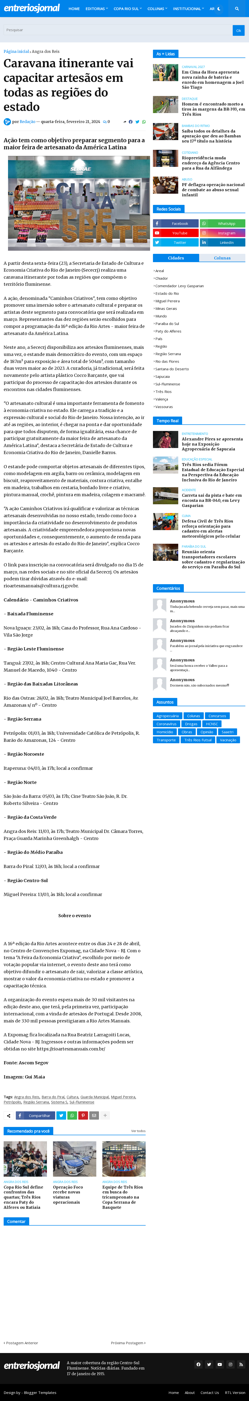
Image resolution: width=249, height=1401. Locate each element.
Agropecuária (168, 715)
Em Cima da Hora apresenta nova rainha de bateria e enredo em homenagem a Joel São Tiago (213, 80)
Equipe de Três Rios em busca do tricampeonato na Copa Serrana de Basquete (122, 1197)
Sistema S (59, 1102)
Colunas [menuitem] (156, 8)
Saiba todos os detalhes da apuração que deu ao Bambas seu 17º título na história (211, 136)
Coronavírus (167, 723)
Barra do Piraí (53, 1097)
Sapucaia (162, 376)
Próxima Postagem (127, 1342)
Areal (159, 270)
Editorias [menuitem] (95, 8)
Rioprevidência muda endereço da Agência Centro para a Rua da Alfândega (211, 163)
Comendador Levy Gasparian (179, 285)
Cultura (72, 1097)
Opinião (207, 731)
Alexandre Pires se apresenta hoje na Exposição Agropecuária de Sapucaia (212, 444)
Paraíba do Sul (167, 323)
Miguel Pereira (123, 1097)
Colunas (222, 258)
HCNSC (212, 723)
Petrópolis (12, 1102)
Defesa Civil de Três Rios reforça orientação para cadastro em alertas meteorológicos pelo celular (211, 529)
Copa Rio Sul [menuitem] (126, 8)
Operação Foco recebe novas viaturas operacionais (68, 1195)
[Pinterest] (83, 1115)
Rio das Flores (167, 361)
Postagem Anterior (22, 1342)
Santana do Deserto (172, 368)
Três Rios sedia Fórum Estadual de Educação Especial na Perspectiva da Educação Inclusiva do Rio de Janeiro (213, 472)
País (158, 338)
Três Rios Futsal (198, 739)
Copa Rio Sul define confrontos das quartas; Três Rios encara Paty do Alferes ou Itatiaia (23, 1197)
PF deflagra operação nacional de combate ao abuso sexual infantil (213, 189)
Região (161, 346)
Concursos (217, 715)
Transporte (166, 739)
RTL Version (235, 1392)
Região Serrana (36, 1102)
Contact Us (210, 1392)
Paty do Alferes (168, 331)
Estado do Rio (167, 293)
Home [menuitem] (74, 8)
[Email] (94, 1115)
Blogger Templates (40, 1392)
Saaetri (227, 731)
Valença (161, 399)
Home (174, 1392)
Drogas (191, 723)
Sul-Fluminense (82, 1102)
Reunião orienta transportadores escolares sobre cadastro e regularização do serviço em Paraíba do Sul (213, 559)
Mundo (161, 316)
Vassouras (164, 406)
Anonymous (182, 601)
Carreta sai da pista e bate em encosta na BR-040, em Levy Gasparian (212, 500)
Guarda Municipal (94, 1097)
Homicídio (165, 731)
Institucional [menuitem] (187, 8)
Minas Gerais (166, 308)
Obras (187, 731)
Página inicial (16, 51)
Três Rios (163, 391)
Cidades (176, 258)
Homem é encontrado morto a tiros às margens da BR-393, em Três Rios (213, 109)
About (190, 1392)
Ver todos (138, 1131)
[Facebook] (131, 121)
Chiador (161, 278)
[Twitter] (137, 121)
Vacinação (228, 739)
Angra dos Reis (46, 51)
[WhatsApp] (144, 121)
